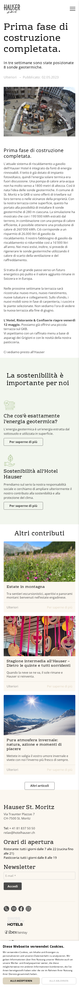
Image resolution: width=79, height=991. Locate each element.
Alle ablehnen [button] (58, 980)
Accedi (13, 886)
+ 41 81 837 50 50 (22, 828)
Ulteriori (11, 77)
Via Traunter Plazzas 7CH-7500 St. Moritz (19, 816)
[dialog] (39, 966)
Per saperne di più (23, 442)
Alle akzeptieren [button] (21, 980)
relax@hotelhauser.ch (19, 832)
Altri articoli (39, 785)
